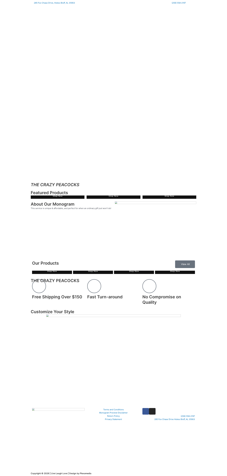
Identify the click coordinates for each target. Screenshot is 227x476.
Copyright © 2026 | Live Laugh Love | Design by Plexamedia (61, 473)
